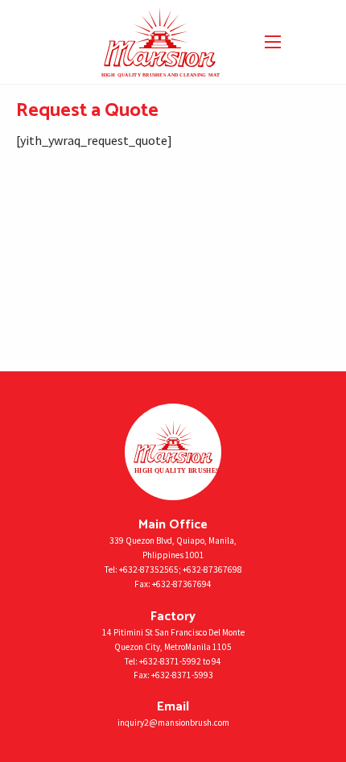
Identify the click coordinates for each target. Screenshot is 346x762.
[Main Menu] (273, 41)
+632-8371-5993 (182, 675)
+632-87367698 (212, 569)
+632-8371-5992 (170, 661)
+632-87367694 (182, 584)
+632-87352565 (149, 569)
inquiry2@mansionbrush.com (173, 722)
